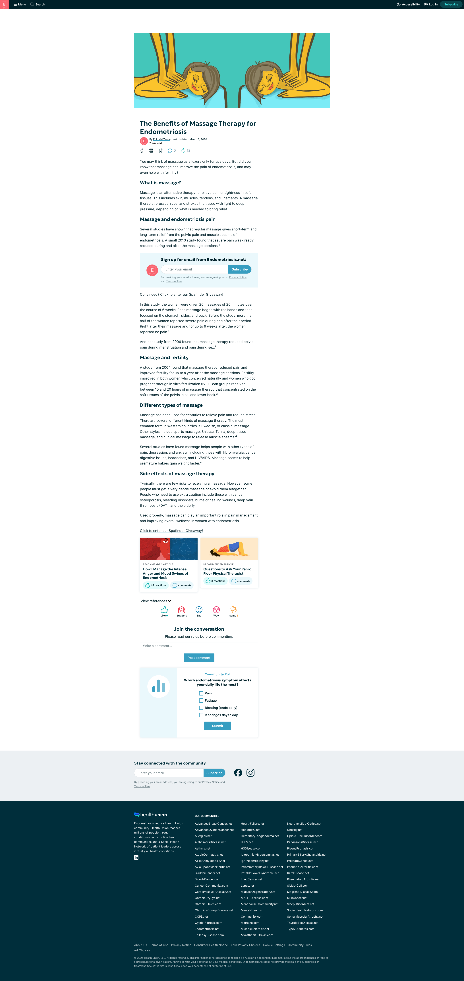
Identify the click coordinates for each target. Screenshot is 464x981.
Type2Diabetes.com (300, 929)
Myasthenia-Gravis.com (257, 935)
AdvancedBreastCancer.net (213, 823)
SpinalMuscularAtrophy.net (305, 916)
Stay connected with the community (170, 763)
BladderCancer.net (207, 873)
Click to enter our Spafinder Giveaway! (171, 531)
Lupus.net (247, 885)
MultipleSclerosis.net (255, 929)
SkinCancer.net (297, 898)
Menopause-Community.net (260, 904)
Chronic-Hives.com (208, 904)
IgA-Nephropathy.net (255, 861)
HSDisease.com (251, 848)
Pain (208, 693)
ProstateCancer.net (300, 861)
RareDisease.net (298, 873)
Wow (214, 611)
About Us (140, 945)
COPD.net (201, 916)
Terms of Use (174, 281)
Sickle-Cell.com (297, 885)
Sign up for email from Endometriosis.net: (203, 259)
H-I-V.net (247, 842)
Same (232, 611)
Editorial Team (161, 139)
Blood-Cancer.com (207, 879)
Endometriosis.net (207, 929)
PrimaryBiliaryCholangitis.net (306, 854)
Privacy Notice (237, 277)
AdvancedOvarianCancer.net (214, 830)
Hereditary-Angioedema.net (260, 836)
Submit (217, 726)
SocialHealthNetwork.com (305, 910)
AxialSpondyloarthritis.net (212, 867)
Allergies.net (203, 836)
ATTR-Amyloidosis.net (210, 861)
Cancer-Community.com (211, 885)
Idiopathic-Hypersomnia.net (260, 854)
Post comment (199, 658)
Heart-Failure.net (252, 823)
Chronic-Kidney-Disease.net (214, 910)
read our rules (188, 636)
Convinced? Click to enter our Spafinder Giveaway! (181, 294)
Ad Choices (142, 950)
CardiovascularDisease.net (213, 891)
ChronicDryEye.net (208, 898)
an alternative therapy (177, 193)
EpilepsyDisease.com (209, 935)
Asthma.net (202, 848)
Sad (196, 611)
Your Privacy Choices (245, 945)
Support (180, 611)
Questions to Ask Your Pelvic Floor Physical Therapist (227, 571)
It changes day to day (221, 715)
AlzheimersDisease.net (210, 842)
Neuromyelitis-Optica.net (304, 823)
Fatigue (211, 700)
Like (162, 611)
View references (154, 601)
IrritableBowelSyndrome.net (260, 873)
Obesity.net (295, 830)
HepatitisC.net (250, 830)
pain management (243, 515)
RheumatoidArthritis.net (303, 879)
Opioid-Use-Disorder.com (304, 836)
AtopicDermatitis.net (209, 854)
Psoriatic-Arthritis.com (302, 867)
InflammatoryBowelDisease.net (262, 867)
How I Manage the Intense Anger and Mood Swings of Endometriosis (165, 573)
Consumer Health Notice (211, 945)
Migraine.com (250, 922)
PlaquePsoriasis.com (301, 848)
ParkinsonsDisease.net (302, 842)
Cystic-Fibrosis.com (208, 922)
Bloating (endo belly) (221, 708)
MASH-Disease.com (254, 898)
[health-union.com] (150, 815)
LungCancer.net (251, 879)
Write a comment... (157, 646)
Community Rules (300, 945)
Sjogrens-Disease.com (302, 891)
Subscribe (451, 4)
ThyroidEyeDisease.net (302, 922)
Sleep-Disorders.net (300, 904)
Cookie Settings (274, 945)
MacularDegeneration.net (258, 891)
